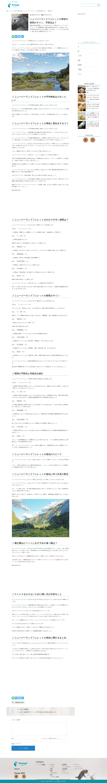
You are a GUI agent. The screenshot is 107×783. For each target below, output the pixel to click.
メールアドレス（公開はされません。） (49, 738)
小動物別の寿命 (19, 702)
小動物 (20, 11)
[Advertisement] (25, 202)
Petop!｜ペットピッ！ (52, 779)
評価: (13, 744)
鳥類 (79, 60)
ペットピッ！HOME (12, 11)
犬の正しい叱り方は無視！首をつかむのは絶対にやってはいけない (92, 106)
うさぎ (80, 55)
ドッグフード (78, 767)
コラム (80, 74)
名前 (12, 738)
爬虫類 (80, 65)
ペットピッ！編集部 (22, 709)
